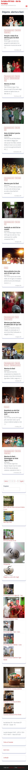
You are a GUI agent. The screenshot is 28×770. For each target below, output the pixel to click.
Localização (5, 757)
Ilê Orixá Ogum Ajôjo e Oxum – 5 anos (11, 632)
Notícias (6, 268)
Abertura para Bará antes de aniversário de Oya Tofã (12, 323)
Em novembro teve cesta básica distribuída (12, 689)
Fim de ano (6, 407)
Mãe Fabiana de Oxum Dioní (15, 365)
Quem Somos (6, 750)
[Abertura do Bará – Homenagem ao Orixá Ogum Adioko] (13, 440)
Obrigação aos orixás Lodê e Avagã (11, 577)
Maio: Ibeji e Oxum (7, 522)
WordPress (11, 767)
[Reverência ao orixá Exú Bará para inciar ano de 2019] (13, 395)
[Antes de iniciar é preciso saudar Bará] (13, 113)
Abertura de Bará (9, 84)
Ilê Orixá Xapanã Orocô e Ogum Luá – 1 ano (13, 595)
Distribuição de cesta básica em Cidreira (11, 702)
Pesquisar (6, 486)
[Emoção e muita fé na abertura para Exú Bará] (13, 20)
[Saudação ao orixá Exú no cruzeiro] (13, 210)
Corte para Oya (6, 564)
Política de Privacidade (8, 742)
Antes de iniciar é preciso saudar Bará (12, 134)
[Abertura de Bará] (13, 64)
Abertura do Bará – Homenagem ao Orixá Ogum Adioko (11, 458)
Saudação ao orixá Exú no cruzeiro (12, 228)
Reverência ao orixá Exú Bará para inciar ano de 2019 (11, 412)
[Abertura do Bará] (13, 351)
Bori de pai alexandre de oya (9, 540)
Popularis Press (21, 767)
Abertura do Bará (9, 368)
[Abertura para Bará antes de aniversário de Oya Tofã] (13, 302)
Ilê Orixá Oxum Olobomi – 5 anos (10, 619)
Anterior (6, 481)
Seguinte (22, 481)
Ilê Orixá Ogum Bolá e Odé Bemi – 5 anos (12, 645)
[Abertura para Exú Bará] (13, 166)
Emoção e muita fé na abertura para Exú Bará (11, 36)
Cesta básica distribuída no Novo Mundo (12, 714)
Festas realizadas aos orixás (9, 30)
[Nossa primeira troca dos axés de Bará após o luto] (13, 256)
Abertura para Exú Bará (11, 183)
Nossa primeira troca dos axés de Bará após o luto (12, 272)
